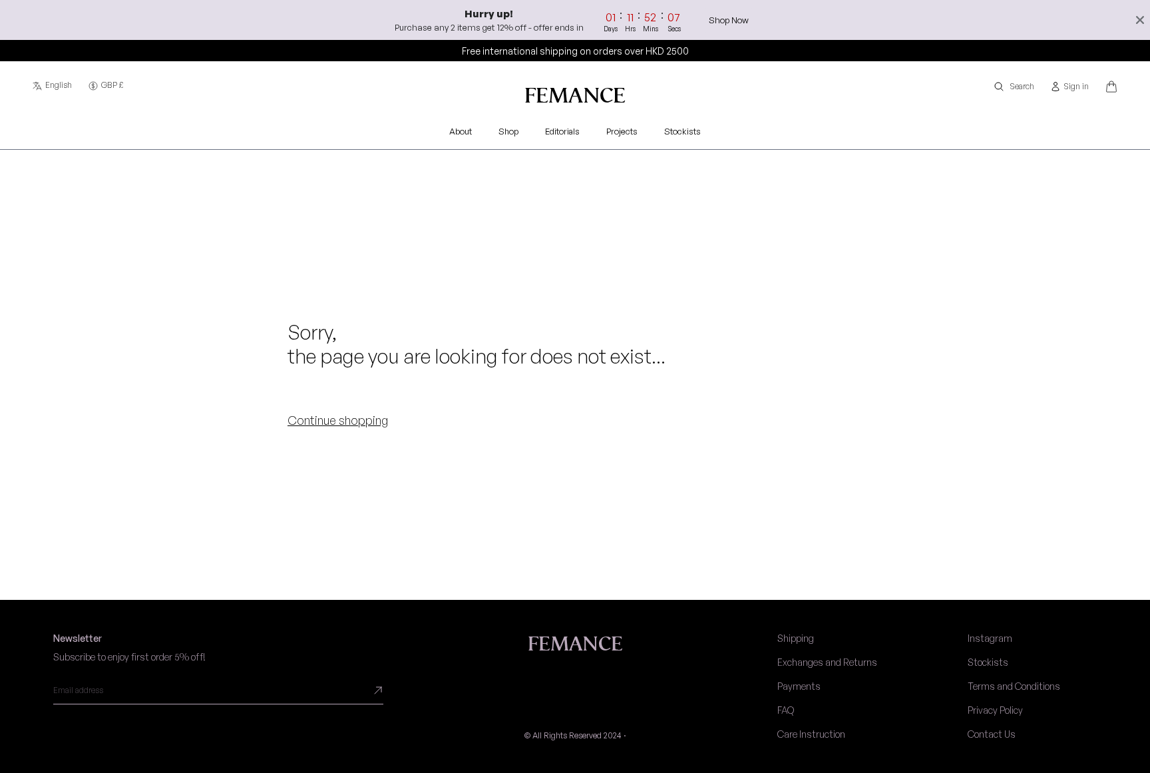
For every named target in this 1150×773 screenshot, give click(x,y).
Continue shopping (338, 420)
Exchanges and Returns (827, 662)
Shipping (795, 638)
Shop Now (729, 20)
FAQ (785, 710)
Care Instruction (811, 734)
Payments (799, 686)
